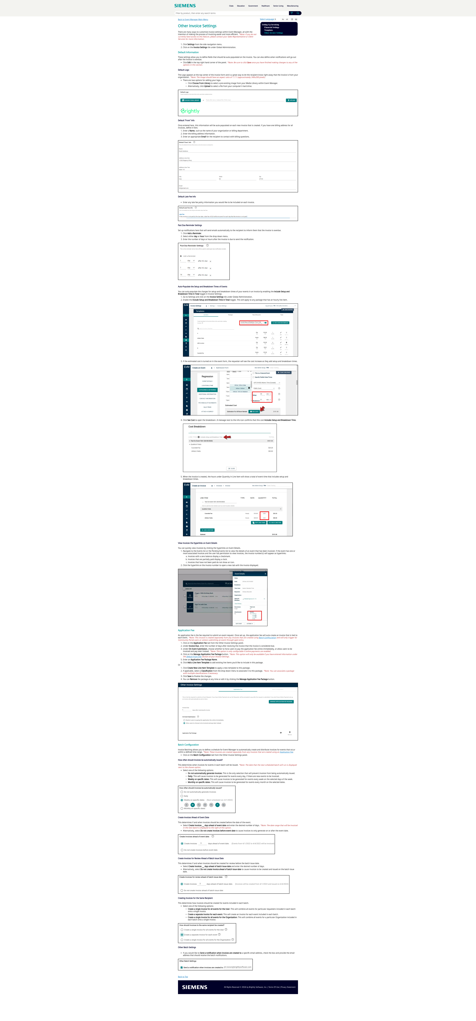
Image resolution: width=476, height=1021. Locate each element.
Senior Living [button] (278, 6)
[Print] (296, 19)
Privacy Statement (288, 987)
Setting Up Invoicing (270, 25)
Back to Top (183, 977)
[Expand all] (292, 19)
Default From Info (193, 656)
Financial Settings (271, 27)
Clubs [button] (231, 6)
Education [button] (241, 6)
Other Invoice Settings (273, 33)
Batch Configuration (267, 637)
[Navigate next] (286, 19)
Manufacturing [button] (292, 6)
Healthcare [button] (266, 6)
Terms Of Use (273, 987)
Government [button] (253, 6)
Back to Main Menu (193, 19)
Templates (268, 30)
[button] (292, 13)
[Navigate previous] (283, 19)
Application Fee (286, 752)
